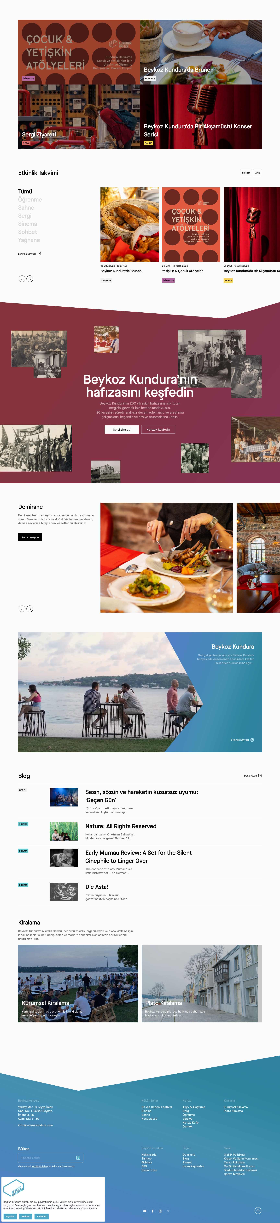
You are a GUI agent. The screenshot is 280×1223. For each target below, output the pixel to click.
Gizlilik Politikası (234, 1154)
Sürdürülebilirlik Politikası (240, 1170)
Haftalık (246, 172)
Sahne (26, 207)
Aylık (257, 172)
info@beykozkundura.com (35, 1125)
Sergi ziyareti (121, 429)
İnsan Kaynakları (193, 1166)
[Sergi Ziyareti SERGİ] (79, 148)
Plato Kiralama (233, 1111)
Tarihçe (147, 1158)
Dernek (187, 1126)
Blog (186, 1158)
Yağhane (29, 240)
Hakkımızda (149, 1154)
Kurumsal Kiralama (236, 1107)
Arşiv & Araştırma (194, 1107)
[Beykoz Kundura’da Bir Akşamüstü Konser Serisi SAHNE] (201, 148)
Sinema (27, 224)
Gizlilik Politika (39, 1166)
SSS (144, 1166)
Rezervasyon (30, 537)
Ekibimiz (147, 1162)
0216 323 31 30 (28, 1119)
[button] (30, 279)
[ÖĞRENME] (79, 83)
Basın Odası (149, 1170)
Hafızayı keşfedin (158, 429)
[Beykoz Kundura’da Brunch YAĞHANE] (201, 83)
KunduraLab (149, 1119)
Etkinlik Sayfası (240, 740)
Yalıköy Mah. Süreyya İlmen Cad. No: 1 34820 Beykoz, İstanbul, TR (35, 1111)
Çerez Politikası (234, 1162)
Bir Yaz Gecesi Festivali (157, 1107)
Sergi (24, 216)
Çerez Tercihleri (234, 1174)
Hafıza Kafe (191, 1122)
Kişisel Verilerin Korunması (241, 1158)
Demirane (189, 1154)
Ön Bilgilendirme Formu (239, 1166)
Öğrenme (30, 199)
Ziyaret (187, 1162)
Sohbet (27, 232)
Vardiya (187, 1119)
